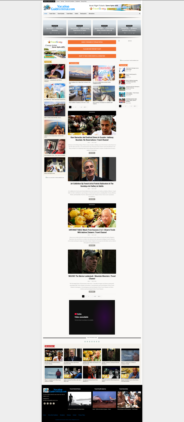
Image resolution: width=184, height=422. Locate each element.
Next (85, 107)
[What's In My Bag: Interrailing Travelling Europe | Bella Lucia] (122, 82)
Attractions (91, 13)
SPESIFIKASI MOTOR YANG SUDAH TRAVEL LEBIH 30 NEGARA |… (131, 100)
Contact (58, 1)
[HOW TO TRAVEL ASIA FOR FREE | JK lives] (54, 109)
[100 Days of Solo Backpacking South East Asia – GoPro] (54, 127)
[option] (92, 28)
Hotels (76, 13)
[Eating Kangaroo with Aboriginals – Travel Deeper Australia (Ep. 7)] (129, 399)
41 (131, 106)
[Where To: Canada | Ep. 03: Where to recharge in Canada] (130, 355)
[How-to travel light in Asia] (54, 164)
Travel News (69, 13)
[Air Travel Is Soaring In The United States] (79, 399)
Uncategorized (92, 112)
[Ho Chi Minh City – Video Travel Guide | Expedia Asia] (54, 90)
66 (81, 107)
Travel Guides (61, 13)
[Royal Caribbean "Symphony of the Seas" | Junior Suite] (80, 93)
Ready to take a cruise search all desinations (92, 56)
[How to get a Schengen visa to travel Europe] (122, 69)
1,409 (95, 296)
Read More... (92, 152)
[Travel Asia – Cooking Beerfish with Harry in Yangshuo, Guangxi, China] (54, 71)
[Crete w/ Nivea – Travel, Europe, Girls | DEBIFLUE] (122, 94)
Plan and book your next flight (92, 49)
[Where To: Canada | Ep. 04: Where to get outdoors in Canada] (54, 372)
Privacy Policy (83, 1)
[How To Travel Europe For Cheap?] (122, 76)
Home (45, 13)
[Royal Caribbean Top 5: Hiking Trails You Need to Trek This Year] (80, 73)
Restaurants (83, 13)
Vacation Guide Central (66, 419)
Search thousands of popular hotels (92, 42)
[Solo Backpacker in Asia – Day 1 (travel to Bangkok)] (54, 146)
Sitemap (62, 1)
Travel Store (52, 13)
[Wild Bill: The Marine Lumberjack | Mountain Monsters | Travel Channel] (92, 262)
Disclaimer (77, 1)
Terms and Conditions (69, 1)
